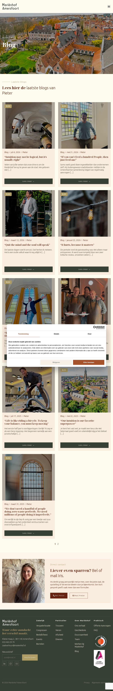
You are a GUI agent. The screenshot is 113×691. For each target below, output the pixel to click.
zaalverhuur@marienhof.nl (14, 645)
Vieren (58, 630)
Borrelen (40, 644)
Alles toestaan (88, 362)
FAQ (96, 630)
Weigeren (56, 362)
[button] (109, 6)
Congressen (41, 630)
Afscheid (59, 635)
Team (77, 639)
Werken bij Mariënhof (79, 645)
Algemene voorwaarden (101, 683)
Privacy (87, 683)
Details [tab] (56, 334)
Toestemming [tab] (23, 334)
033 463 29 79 (8, 642)
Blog (77, 651)
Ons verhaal (80, 625)
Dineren (59, 639)
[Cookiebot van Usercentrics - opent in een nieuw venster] (95, 327)
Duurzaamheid (81, 635)
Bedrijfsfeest (42, 635)
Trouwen (59, 625)
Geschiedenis (80, 630)
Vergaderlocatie (43, 625)
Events (39, 639)
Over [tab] (89, 334)
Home (5, 37)
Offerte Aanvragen (102, 625)
